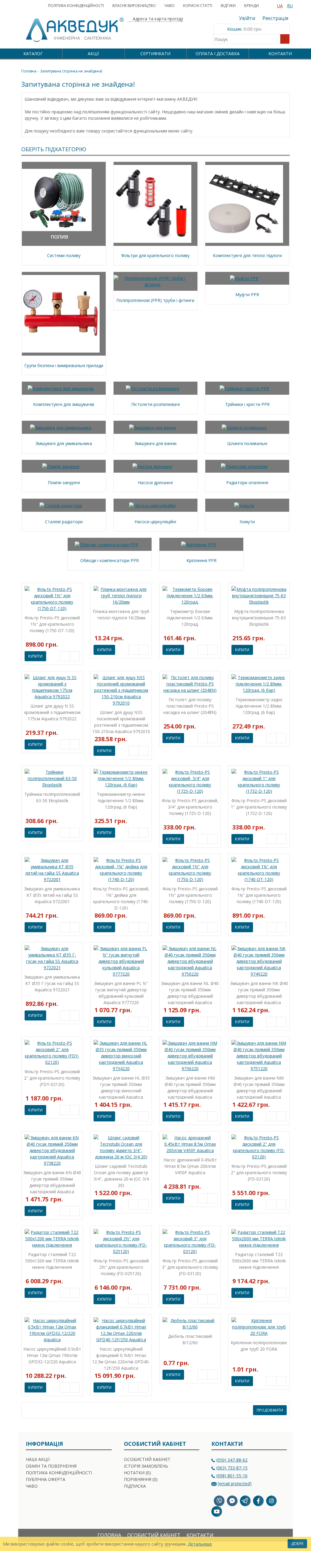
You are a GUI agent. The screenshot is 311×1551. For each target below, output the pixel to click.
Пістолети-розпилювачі (155, 404)
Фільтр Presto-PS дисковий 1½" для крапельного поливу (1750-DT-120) (52, 624)
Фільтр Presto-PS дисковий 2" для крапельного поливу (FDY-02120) (52, 1078)
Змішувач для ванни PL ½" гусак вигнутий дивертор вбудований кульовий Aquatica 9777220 (121, 992)
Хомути (247, 521)
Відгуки (228, 5)
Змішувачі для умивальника (64, 443)
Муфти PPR (247, 294)
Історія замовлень (146, 1466)
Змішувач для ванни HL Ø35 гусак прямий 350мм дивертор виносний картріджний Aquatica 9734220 (121, 1087)
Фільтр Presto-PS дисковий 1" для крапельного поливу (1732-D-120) (259, 807)
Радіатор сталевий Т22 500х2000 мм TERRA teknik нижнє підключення (259, 1260)
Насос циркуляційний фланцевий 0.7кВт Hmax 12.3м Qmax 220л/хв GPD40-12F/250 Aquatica (121, 1358)
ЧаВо (169, 5)
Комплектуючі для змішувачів (63, 404)
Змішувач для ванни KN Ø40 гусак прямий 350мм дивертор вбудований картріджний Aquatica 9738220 (52, 1182)
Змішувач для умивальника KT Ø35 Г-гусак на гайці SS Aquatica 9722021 (52, 983)
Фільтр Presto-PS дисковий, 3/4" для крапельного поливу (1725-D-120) (190, 807)
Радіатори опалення (247, 482)
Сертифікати (155, 53)
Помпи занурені (64, 482)
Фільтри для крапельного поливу (155, 255)
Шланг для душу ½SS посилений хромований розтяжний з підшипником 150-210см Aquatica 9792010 (121, 721)
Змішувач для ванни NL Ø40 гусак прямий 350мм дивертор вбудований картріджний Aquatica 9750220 (190, 992)
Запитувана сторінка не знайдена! (71, 71)
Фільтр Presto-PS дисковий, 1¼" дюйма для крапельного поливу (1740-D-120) (121, 898)
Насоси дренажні (155, 482)
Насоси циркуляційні (155, 521)
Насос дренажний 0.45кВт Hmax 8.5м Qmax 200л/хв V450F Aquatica (190, 1166)
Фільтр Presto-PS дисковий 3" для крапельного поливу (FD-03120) (190, 1267)
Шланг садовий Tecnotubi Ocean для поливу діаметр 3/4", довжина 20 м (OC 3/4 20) (121, 1175)
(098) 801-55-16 (232, 1476)
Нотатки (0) (137, 1473)
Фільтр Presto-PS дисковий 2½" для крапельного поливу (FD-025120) (121, 1267)
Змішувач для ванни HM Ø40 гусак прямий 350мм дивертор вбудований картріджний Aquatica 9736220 (190, 1087)
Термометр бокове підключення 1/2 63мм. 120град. (190, 617)
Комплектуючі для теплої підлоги (247, 255)
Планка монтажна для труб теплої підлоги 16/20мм (121, 614)
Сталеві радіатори (64, 521)
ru (290, 5)
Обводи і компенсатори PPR (109, 560)
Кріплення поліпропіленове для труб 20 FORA (259, 1346)
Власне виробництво (134, 5)
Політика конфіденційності (76, 5)
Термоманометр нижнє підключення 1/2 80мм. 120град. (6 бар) (121, 800)
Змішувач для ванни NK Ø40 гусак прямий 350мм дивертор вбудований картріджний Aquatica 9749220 (259, 992)
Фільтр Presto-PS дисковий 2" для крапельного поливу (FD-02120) (259, 1172)
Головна (109, 1535)
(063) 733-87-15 (232, 1468)
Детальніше (200, 1544)
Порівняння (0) (141, 1479)
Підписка (135, 1486)
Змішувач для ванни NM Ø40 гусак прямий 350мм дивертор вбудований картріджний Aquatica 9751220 (259, 1087)
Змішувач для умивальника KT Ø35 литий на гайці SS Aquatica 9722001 (52, 895)
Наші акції (38, 1459)
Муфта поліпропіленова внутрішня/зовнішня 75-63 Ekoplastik (259, 617)
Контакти (280, 53)
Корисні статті (197, 5)
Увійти (247, 18)
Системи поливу (63, 255)
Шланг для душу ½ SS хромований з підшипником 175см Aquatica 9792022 (52, 712)
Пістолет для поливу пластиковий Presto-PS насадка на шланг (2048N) (190, 706)
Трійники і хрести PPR (247, 404)
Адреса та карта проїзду (157, 19)
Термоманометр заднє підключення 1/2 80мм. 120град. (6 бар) (258, 706)
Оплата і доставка (218, 53)
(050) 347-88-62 (232, 1460)
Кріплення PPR (201, 560)
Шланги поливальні (247, 443)
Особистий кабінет (147, 1459)
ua (280, 5)
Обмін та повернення (51, 1466)
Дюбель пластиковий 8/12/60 (190, 1339)
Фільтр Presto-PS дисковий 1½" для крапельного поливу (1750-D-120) (190, 895)
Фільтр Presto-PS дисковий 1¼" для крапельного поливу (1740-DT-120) (259, 895)
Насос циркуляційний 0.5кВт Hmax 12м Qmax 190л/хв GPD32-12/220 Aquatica (52, 1355)
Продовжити (270, 1410)
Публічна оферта (45, 1479)
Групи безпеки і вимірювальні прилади (63, 365)
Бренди (251, 5)
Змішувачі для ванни (155, 443)
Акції (93, 53)
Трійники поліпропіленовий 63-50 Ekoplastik (52, 797)
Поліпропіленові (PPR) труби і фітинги (155, 300)
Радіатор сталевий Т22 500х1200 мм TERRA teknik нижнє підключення (52, 1260)
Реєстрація (275, 18)
